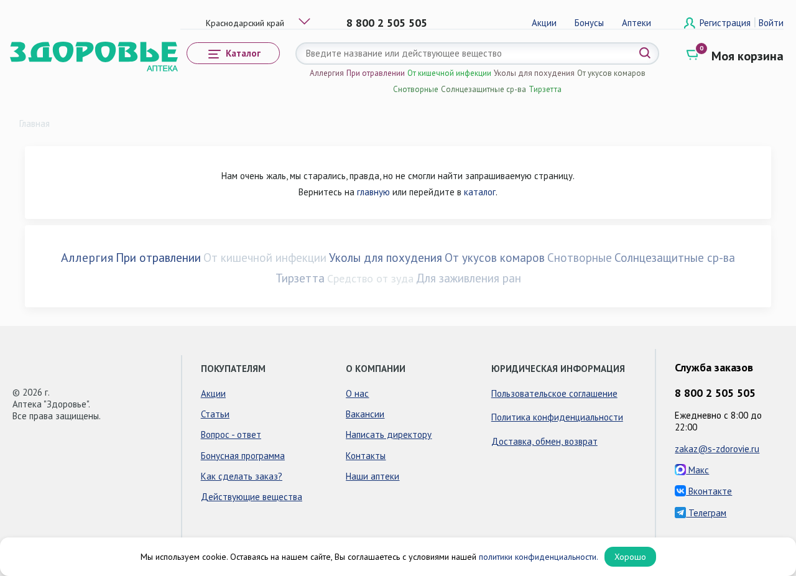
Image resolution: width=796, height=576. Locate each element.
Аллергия (327, 73)
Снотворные (415, 89)
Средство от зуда (370, 278)
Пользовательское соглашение (554, 393)
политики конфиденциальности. (538, 556)
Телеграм (706, 513)
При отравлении (375, 73)
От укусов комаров (611, 73)
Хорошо (630, 556)
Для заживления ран (468, 278)
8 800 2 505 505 (386, 23)
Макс (697, 470)
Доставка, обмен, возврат (544, 441)
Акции (544, 23)
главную (373, 192)
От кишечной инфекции (449, 73)
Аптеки (636, 23)
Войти (771, 23)
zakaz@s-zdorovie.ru (717, 449)
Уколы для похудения (534, 73)
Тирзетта (545, 89)
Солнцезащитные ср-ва (483, 89)
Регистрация (726, 23)
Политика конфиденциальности (557, 417)
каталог (480, 192)
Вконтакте (709, 491)
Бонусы (589, 23)
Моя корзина (747, 56)
